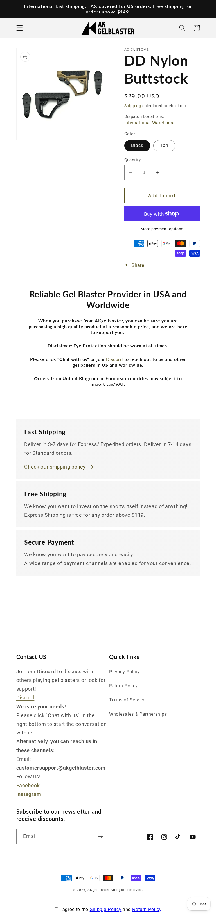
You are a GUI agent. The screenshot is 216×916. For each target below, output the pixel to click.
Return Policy (123, 685)
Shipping (132, 106)
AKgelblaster (98, 890)
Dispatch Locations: (150, 119)
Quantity (132, 159)
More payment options (162, 229)
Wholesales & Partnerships (138, 714)
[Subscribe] (100, 836)
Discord (25, 698)
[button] (19, 28)
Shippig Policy (106, 909)
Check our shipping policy (55, 467)
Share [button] (138, 265)
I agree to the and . (111, 909)
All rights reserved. (127, 890)
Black (137, 145)
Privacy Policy (124, 671)
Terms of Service (127, 700)
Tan (164, 145)
